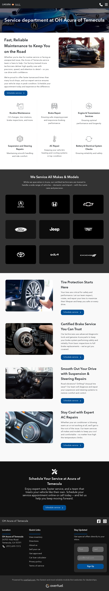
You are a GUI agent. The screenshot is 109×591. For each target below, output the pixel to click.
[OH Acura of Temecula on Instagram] (104, 521)
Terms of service (36, 566)
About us (33, 545)
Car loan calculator (37, 558)
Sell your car (34, 550)
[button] (101, 4)
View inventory (35, 537)
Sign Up (90, 566)
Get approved (35, 554)
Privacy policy (35, 562)
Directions (34, 541)
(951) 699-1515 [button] (13, 546)
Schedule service (14, 93)
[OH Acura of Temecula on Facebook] (98, 521)
